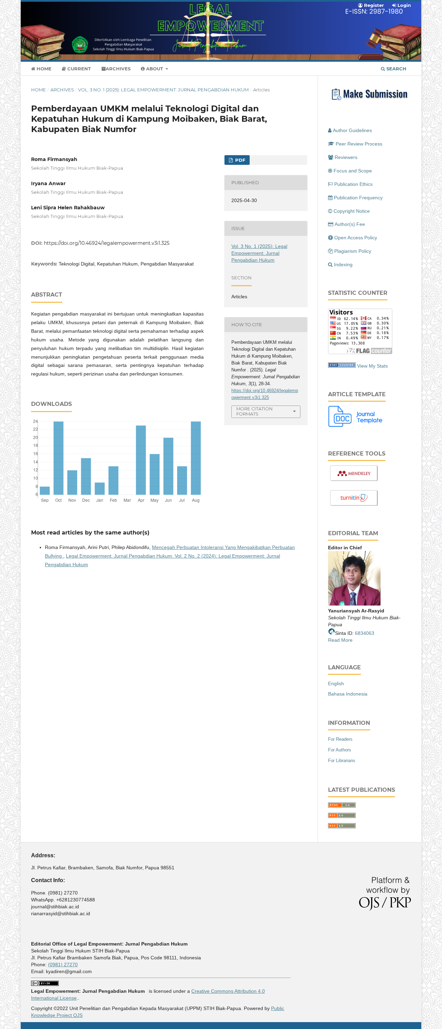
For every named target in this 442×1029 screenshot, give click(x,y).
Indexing (343, 264)
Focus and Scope (353, 170)
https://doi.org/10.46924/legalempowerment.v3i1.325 (107, 243)
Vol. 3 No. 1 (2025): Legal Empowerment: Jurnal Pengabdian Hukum (163, 89)
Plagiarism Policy (352, 251)
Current (78, 68)
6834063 (364, 633)
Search (395, 68)
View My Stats (372, 366)
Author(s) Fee (350, 224)
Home (43, 68)
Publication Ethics (353, 184)
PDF (239, 160)
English (336, 683)
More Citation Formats (254, 411)
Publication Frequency (358, 197)
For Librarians (341, 760)
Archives (118, 68)
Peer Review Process (359, 144)
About (154, 68)
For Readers (340, 739)
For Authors (339, 749)
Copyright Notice (352, 211)
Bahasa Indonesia (347, 694)
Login (403, 5)
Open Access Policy (355, 237)
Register (373, 5)
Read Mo (338, 640)
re (350, 640)
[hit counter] (342, 366)
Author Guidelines (352, 130)
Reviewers (346, 157)
